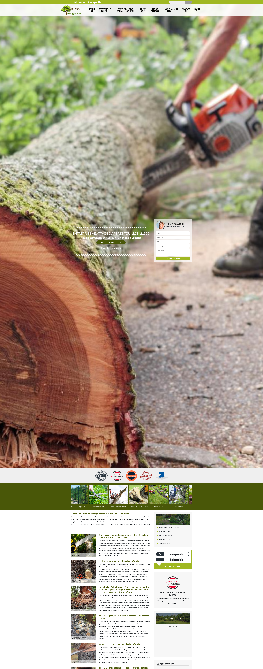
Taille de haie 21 (142, 10)
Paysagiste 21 (186, 10)
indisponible (79, 2)
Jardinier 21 (92, 10)
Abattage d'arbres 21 (155, 10)
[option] (131, 267)
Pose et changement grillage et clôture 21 (125, 10)
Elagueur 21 (196, 10)
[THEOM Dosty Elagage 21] (71, 10)
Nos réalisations (111, 242)
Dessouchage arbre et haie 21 (171, 10)
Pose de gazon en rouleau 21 (105, 10)
